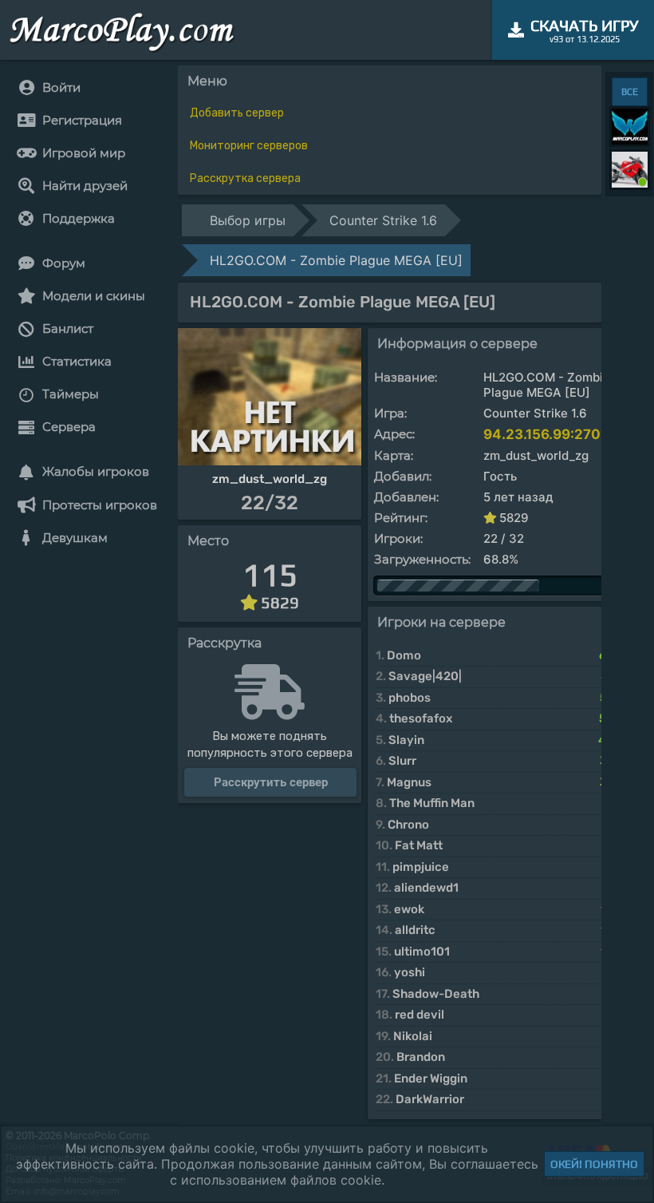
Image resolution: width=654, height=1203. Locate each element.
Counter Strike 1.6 (383, 220)
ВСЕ (629, 91)
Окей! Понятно (594, 1163)
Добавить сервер (237, 113)
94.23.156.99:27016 (549, 434)
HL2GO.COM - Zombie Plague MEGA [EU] (336, 260)
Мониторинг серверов (249, 145)
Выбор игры (248, 220)
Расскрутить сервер (271, 782)
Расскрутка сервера (245, 178)
